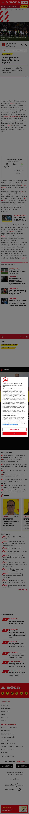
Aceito (14, 433)
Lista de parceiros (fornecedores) (10, 424)
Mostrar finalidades (14, 429)
